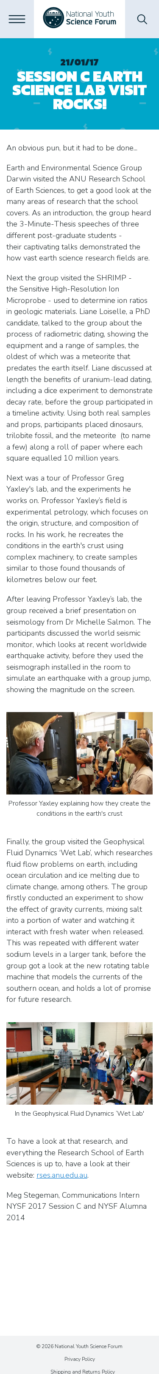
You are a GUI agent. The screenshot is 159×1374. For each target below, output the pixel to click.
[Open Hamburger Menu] (17, 19)
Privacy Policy (79, 1359)
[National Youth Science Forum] (79, 19)
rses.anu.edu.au (61, 1175)
